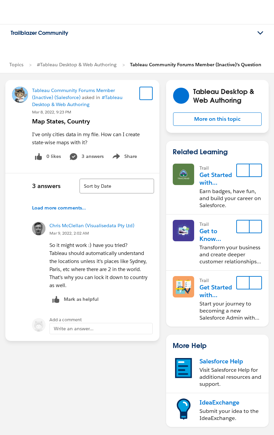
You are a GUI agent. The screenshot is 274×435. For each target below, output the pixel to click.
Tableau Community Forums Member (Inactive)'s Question (195, 65)
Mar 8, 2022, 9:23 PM (51, 112)
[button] (217, 119)
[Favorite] (146, 93)
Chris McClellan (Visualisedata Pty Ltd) (91, 226)
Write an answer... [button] (74, 329)
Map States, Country (61, 121)
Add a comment (65, 320)
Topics (16, 65)
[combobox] (117, 186)
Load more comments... (59, 208)
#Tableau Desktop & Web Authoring (77, 65)
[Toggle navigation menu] (260, 33)
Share (123, 157)
